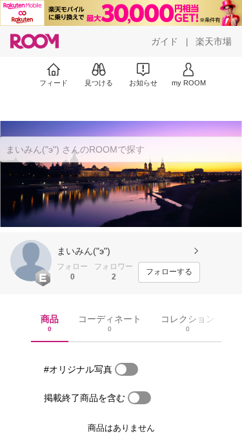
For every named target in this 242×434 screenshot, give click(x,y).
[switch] (126, 369)
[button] (31, 260)
